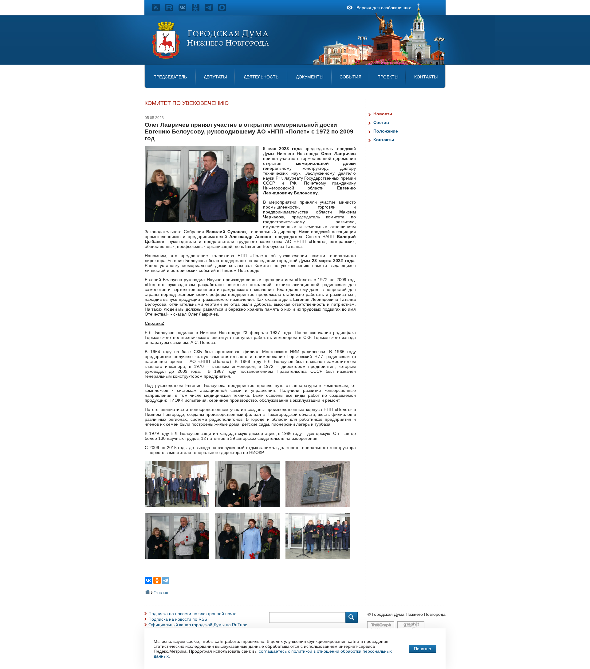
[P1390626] (320, 510)
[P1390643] (320, 561)
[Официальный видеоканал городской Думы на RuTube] (172, 9)
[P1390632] (249, 561)
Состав (381, 122)
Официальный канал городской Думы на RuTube (197, 624)
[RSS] (158, 9)
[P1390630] (179, 561)
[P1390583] (249, 510)
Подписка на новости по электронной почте (192, 613)
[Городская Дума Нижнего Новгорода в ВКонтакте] (185, 9)
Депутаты (215, 76)
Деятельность (261, 76)
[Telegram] (165, 580)
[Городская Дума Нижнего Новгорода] (211, 57)
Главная (161, 593)
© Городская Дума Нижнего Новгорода (407, 614)
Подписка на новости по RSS (177, 619)
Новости (382, 113)
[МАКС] (224, 9)
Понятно (422, 648)
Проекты (387, 76)
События (350, 76)
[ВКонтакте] (148, 580)
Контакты (426, 76)
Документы (309, 76)
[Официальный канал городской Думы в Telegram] (211, 9)
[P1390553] (179, 510)
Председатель (170, 76)
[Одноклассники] (157, 580)
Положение (385, 131)
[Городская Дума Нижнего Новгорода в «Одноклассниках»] (198, 9)
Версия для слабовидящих (383, 7)
